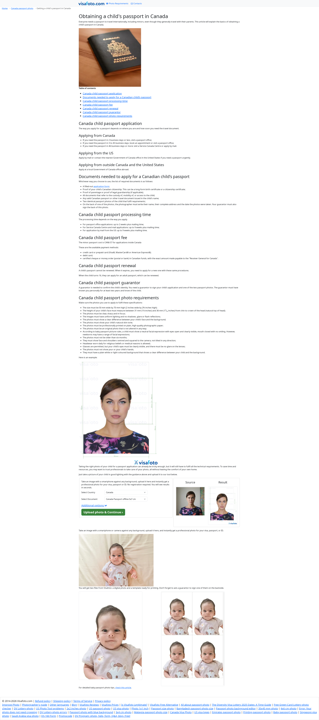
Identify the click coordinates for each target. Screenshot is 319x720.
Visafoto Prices (110, 704)
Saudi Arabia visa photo (25, 716)
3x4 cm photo (123, 712)
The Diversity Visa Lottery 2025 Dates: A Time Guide (241, 704)
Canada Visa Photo (181, 712)
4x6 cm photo (288, 708)
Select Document (89, 499)
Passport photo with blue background (91, 712)
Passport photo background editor (236, 708)
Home (5, 8)
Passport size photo (162, 708)
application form (101, 186)
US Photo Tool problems (50, 708)
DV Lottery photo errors (53, 712)
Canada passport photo (22, 8)
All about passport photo (195, 704)
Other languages (59, 704)
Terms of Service (82, 701)
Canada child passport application (102, 93)
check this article (123, 687)
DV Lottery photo (23, 708)
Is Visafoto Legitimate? (134, 704)
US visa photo (121, 708)
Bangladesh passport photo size (194, 708)
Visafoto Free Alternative (164, 704)
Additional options (92, 505)
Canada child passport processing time (105, 101)
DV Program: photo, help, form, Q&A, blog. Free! (102, 716)
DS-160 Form (48, 716)
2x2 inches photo (76, 708)
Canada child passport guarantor (102, 112)
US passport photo (99, 708)
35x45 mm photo (268, 708)
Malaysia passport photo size (150, 712)
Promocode (65, 716)
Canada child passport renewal (100, 108)
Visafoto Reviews (89, 704)
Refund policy (43, 701)
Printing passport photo (257, 712)
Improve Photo (10, 704)
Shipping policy (62, 701)
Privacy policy (103, 701)
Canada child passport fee (98, 104)
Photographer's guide (34, 704)
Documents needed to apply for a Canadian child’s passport (117, 97)
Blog (74, 704)
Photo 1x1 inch (140, 708)
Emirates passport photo (226, 712)
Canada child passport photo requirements (107, 116)
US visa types (201, 712)
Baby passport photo (285, 712)
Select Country (88, 492)
